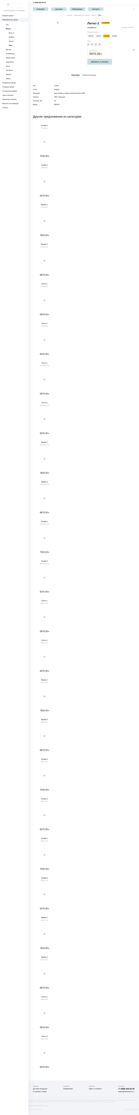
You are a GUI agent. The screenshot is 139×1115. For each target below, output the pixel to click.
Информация (77, 9)
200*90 (114, 36)
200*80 (106, 36)
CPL (7, 24)
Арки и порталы (7, 95)
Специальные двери (9, 91)
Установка (40, 9)
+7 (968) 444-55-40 (39, 2)
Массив (8, 49)
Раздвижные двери (9, 83)
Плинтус (5, 107)
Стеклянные (10, 54)
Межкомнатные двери (10, 20)
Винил (8, 29)
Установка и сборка (40, 1091)
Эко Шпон (9, 70)
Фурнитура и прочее (9, 99)
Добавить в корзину (99, 62)
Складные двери (8, 87)
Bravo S (11, 33)
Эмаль (8, 78)
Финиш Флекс (10, 58)
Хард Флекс (10, 62)
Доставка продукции (40, 1089)
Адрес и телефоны (95, 1089)
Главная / (70, 15)
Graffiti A (11, 37)
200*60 (90, 36)
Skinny (11, 41)
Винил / (95, 15)
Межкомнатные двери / (83, 15)
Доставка (59, 9)
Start (10, 45)
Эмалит (8, 74)
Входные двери (7, 15)
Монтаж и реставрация (10, 103)
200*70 (98, 36)
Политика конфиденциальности (38, 1105)
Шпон (8, 66)
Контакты (95, 9)
